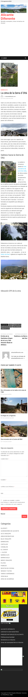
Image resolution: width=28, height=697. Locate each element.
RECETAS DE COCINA (7, 568)
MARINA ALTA (4, 89)
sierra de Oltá (5, 328)
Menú (5, 58)
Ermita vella (17, 324)
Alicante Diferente (8, 17)
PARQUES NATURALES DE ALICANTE (12, 634)
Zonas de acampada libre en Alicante (12, 642)
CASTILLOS (4, 544)
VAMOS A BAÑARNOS (7, 573)
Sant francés (17, 326)
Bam (11, 694)
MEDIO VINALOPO (6, 560)
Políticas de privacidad (7, 637)
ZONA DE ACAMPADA (7, 579)
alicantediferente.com (10, 96)
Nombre (4, 479)
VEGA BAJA (4, 576)
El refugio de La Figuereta (8, 415)
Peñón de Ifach (5, 254)
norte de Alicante (6, 326)
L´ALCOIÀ (4, 552)
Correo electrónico (8, 486)
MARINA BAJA (5, 557)
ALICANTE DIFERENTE (8, 629)
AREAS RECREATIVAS (7, 536)
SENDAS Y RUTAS (6, 571)
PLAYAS (3, 563)
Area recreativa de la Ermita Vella (22, 169)
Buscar (3, 514)
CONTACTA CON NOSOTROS (10, 632)
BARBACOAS (5, 541)
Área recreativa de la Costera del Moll (11, 439)
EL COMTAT (4, 549)
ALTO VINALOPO (6, 533)
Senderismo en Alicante (8, 640)
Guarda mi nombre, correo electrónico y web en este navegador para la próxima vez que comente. (13, 502)
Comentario (5, 459)
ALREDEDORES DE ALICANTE (10, 531)
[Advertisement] (14, 41)
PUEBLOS (4, 565)
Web (2, 493)
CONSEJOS (4, 547)
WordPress (6, 694)
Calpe (10, 324)
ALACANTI (4, 528)
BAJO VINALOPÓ (6, 539)
